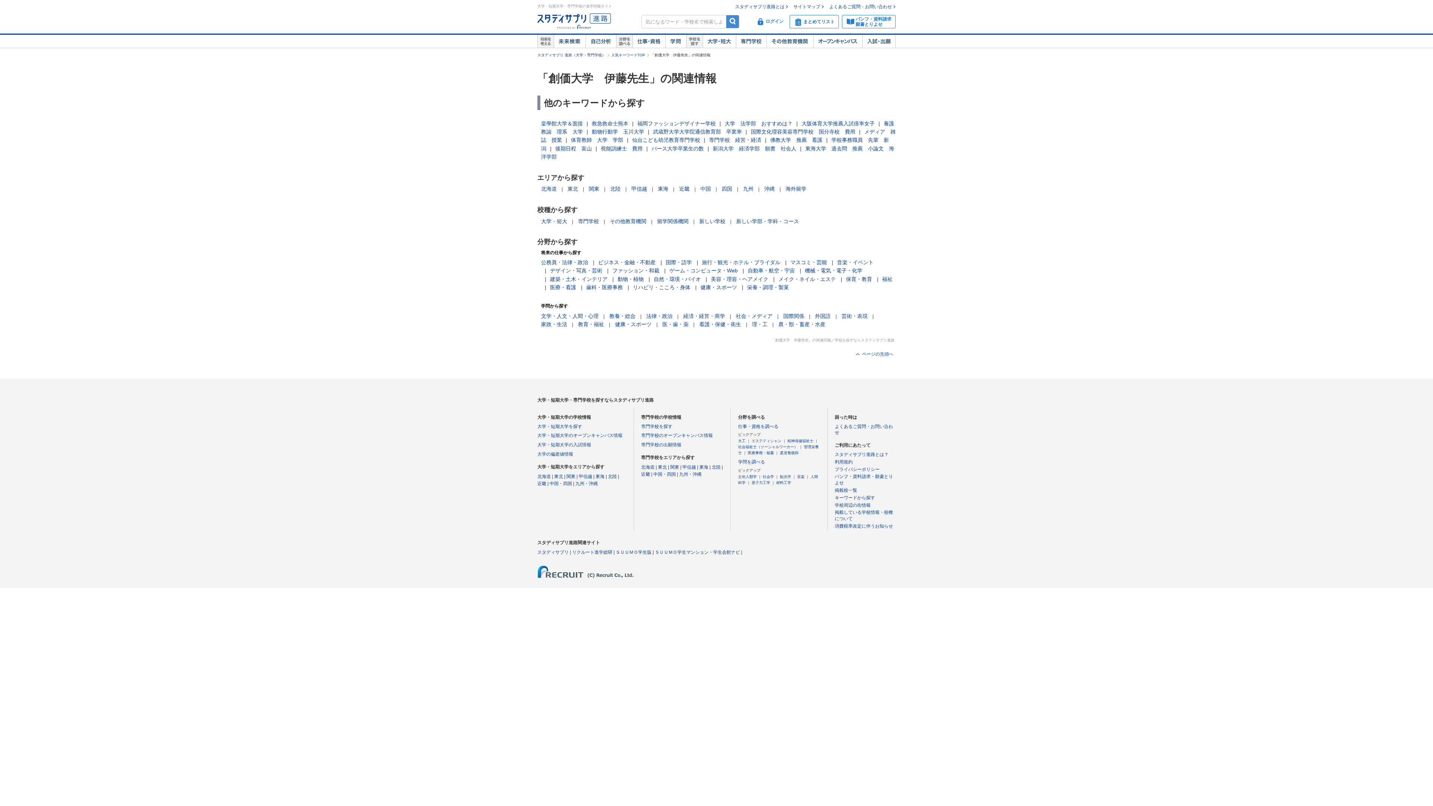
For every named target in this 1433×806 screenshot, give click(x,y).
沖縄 (769, 189)
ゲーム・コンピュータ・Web (703, 271)
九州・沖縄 (586, 483)
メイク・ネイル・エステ (807, 279)
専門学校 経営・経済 (735, 140)
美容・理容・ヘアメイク (739, 279)
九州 (748, 189)
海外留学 (796, 189)
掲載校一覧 (846, 490)
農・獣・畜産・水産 (801, 324)
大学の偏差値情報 (555, 454)
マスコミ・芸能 (808, 262)
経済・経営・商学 (704, 316)
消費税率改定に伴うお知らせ (864, 526)
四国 (727, 189)
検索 (732, 21)
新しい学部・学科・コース (767, 221)
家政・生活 (554, 324)
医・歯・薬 (675, 324)
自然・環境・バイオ (677, 279)
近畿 (684, 189)
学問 (675, 41)
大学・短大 (719, 41)
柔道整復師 (789, 453)
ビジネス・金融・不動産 (627, 262)
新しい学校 (712, 221)
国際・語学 (679, 262)
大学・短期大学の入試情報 (564, 444)
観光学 (785, 477)
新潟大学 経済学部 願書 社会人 (754, 148)
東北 (573, 189)
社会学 (768, 477)
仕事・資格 (649, 41)
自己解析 (601, 41)
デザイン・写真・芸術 (576, 271)
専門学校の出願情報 (661, 444)
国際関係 (793, 316)
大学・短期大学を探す (559, 426)
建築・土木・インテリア (579, 279)
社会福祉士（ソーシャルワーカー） (768, 447)
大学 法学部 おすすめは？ (759, 123)
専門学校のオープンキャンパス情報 (677, 435)
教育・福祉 (591, 324)
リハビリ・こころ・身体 (661, 287)
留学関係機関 (673, 221)
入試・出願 (879, 41)
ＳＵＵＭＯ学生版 (634, 552)
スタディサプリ (553, 552)
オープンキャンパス (837, 41)
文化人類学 (747, 477)
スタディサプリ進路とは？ (862, 454)
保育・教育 (859, 279)
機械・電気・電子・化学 (833, 271)
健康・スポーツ (718, 287)
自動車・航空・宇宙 (771, 271)
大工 (742, 441)
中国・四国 (561, 483)
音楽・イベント (855, 262)
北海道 (549, 189)
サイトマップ (806, 6)
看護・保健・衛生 (720, 324)
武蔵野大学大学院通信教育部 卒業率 (697, 132)
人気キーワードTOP (628, 55)
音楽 (801, 477)
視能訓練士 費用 (622, 148)
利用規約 (844, 462)
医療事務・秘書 (761, 453)
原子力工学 (761, 483)
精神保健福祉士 (800, 441)
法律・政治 (659, 316)
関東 (594, 189)
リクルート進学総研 (592, 552)
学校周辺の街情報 (853, 505)
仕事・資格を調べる (758, 426)
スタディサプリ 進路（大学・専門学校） (571, 55)
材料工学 (783, 483)
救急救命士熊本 (610, 123)
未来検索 (570, 41)
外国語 (823, 316)
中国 (705, 189)
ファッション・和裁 (635, 271)
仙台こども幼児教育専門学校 (666, 140)
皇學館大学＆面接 (562, 123)
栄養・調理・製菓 (768, 287)
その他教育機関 (790, 41)
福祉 (887, 279)
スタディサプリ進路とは (759, 6)
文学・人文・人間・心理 (570, 316)
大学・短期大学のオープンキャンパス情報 (579, 435)
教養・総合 (622, 316)
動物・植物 (631, 279)
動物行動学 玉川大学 (618, 132)
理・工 (760, 324)
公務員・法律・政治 (564, 262)
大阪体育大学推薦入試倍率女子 (838, 123)
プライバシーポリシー (857, 469)
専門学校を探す (656, 426)
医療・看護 (563, 287)
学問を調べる (751, 462)
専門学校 (751, 41)
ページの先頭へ (877, 354)
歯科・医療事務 (604, 287)
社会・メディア (754, 316)
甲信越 (639, 189)
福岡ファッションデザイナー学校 (676, 123)
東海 (663, 189)
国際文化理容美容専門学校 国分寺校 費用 (803, 132)
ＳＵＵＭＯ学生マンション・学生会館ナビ (697, 552)
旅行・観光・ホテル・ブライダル (741, 262)
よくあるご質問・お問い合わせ (860, 6)
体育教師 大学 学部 (597, 140)
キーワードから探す (855, 497)
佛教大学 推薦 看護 (796, 140)
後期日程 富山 (573, 148)
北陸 (615, 189)
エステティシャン (766, 441)
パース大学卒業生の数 (678, 148)
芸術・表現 (855, 316)
